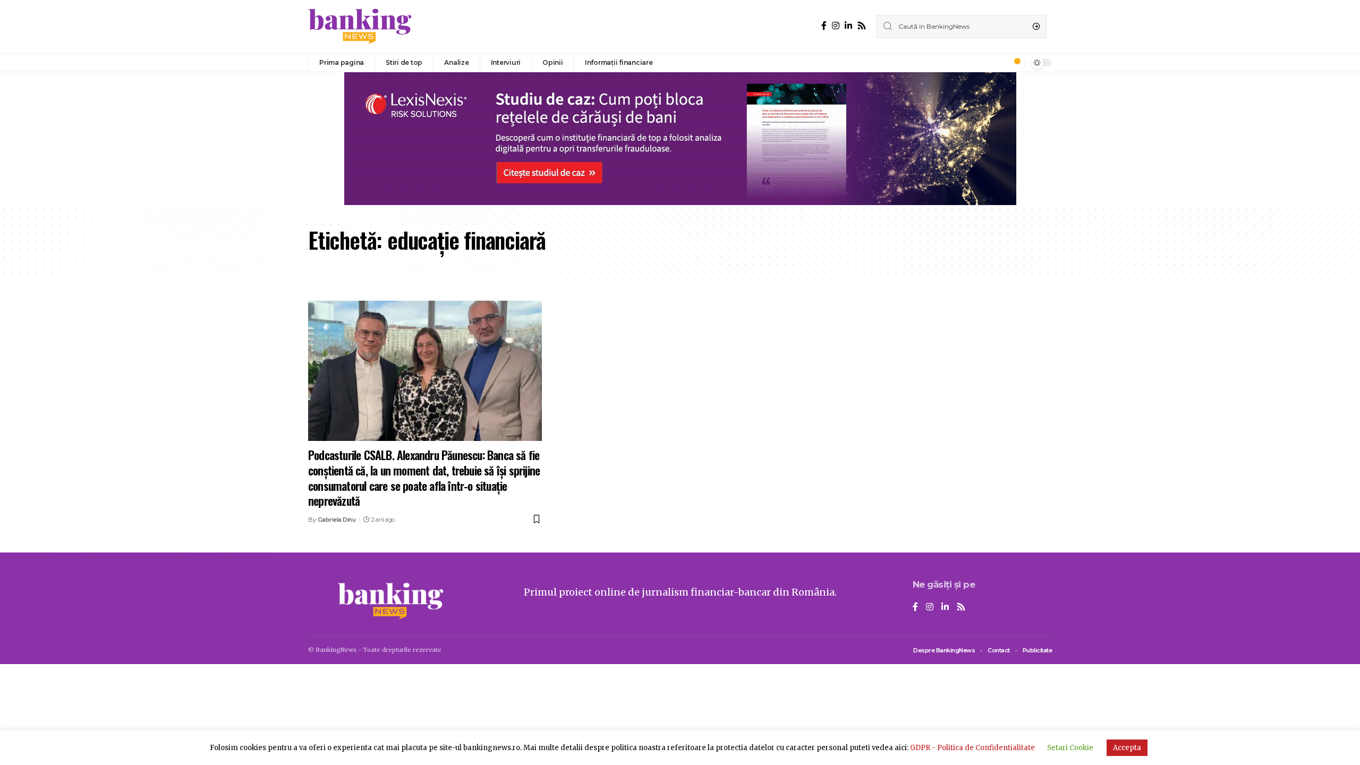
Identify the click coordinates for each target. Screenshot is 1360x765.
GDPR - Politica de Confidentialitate (972, 747)
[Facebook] (824, 26)
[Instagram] (835, 26)
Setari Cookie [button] (1070, 747)
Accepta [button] (1127, 747)
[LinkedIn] (848, 26)
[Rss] (862, 26)
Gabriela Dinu (337, 519)
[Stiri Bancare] (360, 26)
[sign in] (999, 62)
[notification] (1014, 62)
